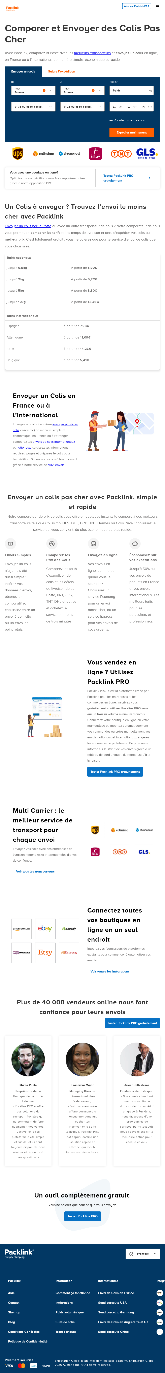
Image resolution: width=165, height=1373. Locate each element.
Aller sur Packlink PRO (136, 6)
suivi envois (56, 465)
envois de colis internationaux (54, 442)
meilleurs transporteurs (92, 53)
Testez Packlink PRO (83, 1216)
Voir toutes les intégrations (110, 971)
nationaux (23, 447)
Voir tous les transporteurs (35, 871)
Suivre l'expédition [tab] (61, 71)
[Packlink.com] (12, 9)
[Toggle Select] (50, 90)
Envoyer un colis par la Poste (28, 226)
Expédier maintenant (132, 132)
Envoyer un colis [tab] (23, 71)
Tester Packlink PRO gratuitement (115, 772)
